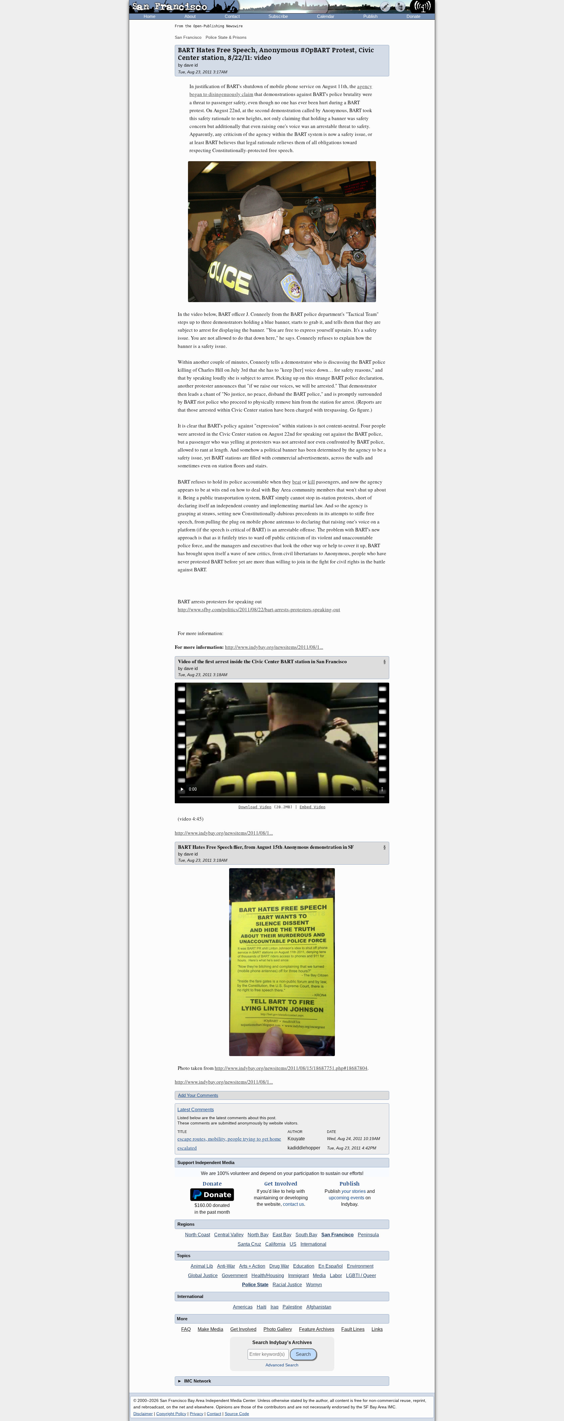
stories (354, 1191)
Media (319, 1275)
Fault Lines (353, 1329)
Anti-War (226, 1266)
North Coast (197, 1234)
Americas (243, 1306)
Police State (255, 1284)
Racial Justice (287, 1284)
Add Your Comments (198, 1095)
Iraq (274, 1306)
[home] (184, 7)
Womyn (314, 1284)
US (293, 1244)
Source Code (237, 1413)
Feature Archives (316, 1329)
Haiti (261, 1306)
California (275, 1244)
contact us (293, 1204)
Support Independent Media (205, 1162)
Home (149, 16)
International (313, 1244)
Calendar (325, 16)
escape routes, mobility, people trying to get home (229, 1138)
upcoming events (346, 1197)
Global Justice (203, 1275)
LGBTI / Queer (361, 1275)
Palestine (292, 1306)
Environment (360, 1266)
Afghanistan (318, 1306)
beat (296, 481)
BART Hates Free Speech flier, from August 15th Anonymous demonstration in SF (266, 847)
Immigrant (298, 1275)
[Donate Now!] (212, 1194)
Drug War (279, 1266)
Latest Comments (195, 1109)
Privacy (196, 1413)
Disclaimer (143, 1413)
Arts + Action (252, 1266)
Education (303, 1266)
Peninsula (368, 1234)
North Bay (258, 1234)
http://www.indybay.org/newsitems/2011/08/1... (274, 647)
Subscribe (278, 16)
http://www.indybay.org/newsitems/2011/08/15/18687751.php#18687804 (291, 1068)
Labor (336, 1275)
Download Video (255, 807)
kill (311, 481)
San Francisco (188, 37)
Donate (413, 16)
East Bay (282, 1234)
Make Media (210, 1329)
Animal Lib (202, 1266)
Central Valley (229, 1234)
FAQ (186, 1329)
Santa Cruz (249, 1244)
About (190, 16)
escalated (187, 1147)
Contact (232, 16)
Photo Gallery (277, 1329)
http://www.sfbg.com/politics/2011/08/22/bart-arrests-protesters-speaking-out (259, 609)
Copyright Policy (171, 1413)
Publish (370, 16)
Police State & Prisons (226, 37)
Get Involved (243, 1329)
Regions (185, 1224)
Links (377, 1329)
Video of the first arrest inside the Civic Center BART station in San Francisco (262, 661)
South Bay (306, 1234)
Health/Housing (267, 1275)
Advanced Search (282, 1365)
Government (234, 1275)
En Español (330, 1266)
